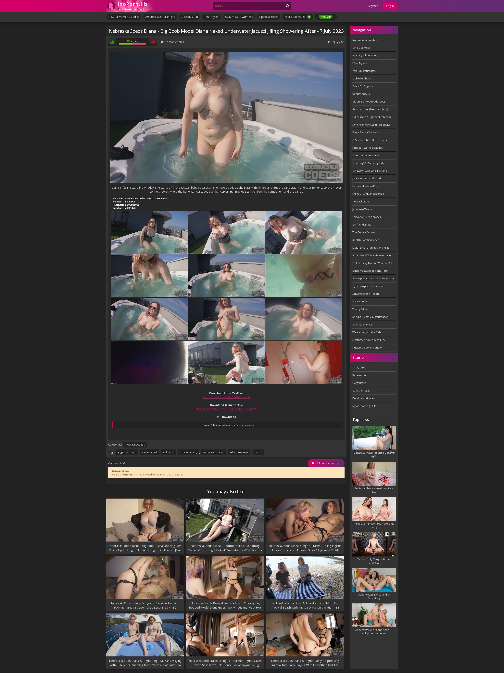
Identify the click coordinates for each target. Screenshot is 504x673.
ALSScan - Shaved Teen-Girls (369, 140)
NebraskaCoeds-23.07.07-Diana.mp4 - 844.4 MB (226, 409)
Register (373, 6)
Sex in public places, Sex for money (373, 278)
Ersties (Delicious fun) (365, 55)
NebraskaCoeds (135, 444)
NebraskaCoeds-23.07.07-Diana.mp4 (226, 397)
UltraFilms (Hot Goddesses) (368, 101)
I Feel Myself (359, 63)
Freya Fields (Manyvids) (366, 132)
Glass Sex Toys (239, 452)
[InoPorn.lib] (130, 6)
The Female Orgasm (364, 232)
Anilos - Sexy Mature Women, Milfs (373, 263)
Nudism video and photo (367, 347)
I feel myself (211, 17)
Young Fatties (360, 309)
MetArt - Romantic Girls (365, 155)
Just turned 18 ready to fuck (368, 340)
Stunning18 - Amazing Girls (368, 163)
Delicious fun (189, 17)
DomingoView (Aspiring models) (371, 124)
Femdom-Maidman (363, 398)
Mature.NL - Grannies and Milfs (370, 247)
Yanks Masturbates (364, 71)
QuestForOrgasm (362, 86)
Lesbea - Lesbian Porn (365, 186)
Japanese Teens (362, 209)
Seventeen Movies (363, 324)
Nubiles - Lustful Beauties (367, 147)
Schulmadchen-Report (365, 293)
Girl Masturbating (213, 452)
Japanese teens (268, 17)
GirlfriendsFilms (361, 224)
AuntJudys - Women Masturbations (373, 255)
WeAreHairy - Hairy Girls (366, 332)
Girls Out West (361, 47)
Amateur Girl (149, 452)
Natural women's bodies (123, 17)
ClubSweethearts (362, 78)
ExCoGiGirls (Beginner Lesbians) (371, 117)
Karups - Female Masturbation (370, 317)
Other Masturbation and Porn (370, 270)
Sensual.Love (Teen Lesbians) (370, 109)
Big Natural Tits (127, 452)
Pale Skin (168, 452)
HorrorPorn (359, 383)
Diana (258, 452)
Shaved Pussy (188, 452)
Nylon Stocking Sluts (364, 406)
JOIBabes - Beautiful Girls (367, 178)
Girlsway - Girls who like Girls (369, 170)
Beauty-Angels (361, 94)
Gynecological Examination (368, 286)
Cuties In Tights (361, 390)
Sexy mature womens (239, 17)
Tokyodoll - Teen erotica (366, 217)
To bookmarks (174, 42)
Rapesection (359, 375)
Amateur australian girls (160, 17)
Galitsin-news (360, 301)
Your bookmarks (297, 17)
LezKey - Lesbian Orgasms (368, 194)
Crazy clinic (359, 367)
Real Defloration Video (365, 240)
